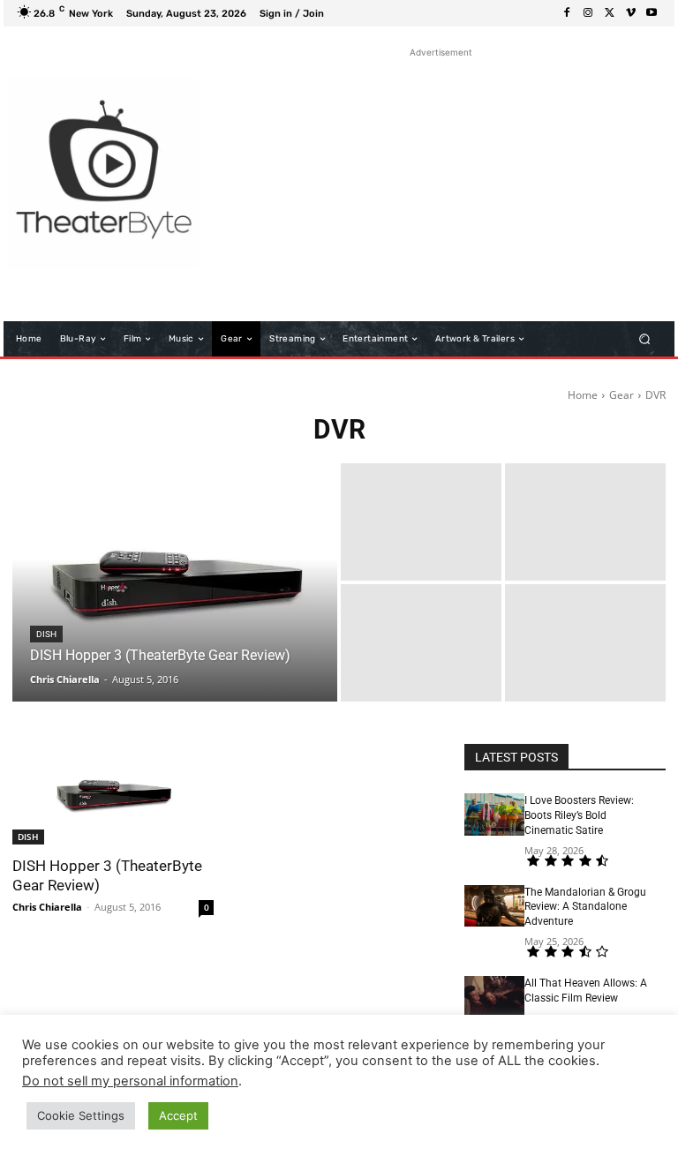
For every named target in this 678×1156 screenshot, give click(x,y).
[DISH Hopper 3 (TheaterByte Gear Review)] (174, 582)
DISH (46, 634)
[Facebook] (566, 13)
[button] (645, 339)
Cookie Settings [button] (80, 1115)
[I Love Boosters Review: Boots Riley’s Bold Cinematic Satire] (494, 814)
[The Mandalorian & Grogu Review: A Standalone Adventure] (494, 906)
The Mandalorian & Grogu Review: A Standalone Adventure (585, 907)
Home (583, 394)
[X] (609, 13)
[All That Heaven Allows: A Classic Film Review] (494, 997)
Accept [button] (178, 1115)
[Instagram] (588, 13)
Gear (621, 394)
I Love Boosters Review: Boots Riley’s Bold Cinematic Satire (579, 815)
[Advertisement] (440, 185)
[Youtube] (651, 13)
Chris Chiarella (47, 906)
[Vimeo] (630, 13)
